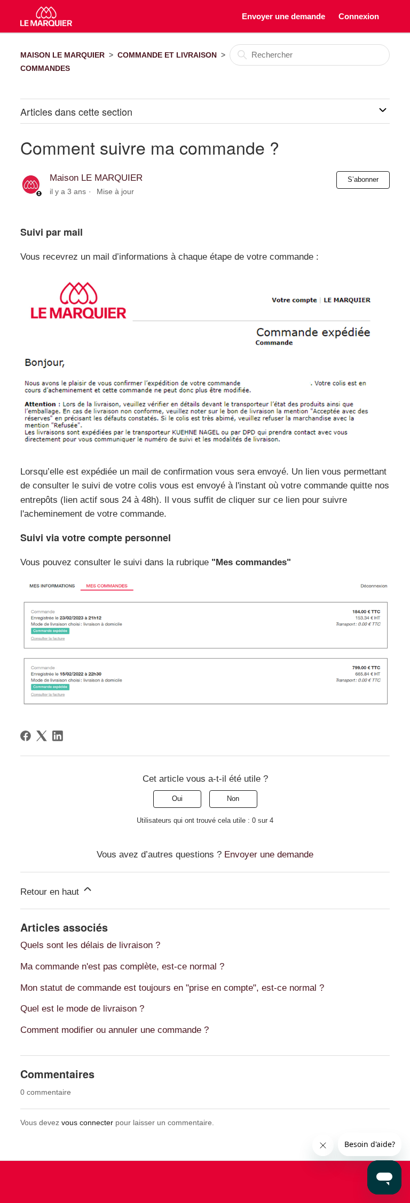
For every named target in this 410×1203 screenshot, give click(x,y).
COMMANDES (45, 68)
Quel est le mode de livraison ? (82, 1008)
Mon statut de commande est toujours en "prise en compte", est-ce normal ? (172, 987)
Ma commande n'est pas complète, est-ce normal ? (122, 966)
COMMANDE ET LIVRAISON (167, 55)
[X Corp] (41, 736)
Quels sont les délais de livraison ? (90, 945)
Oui (177, 799)
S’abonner (363, 179)
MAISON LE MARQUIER (62, 55)
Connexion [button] (358, 16)
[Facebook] (25, 736)
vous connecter (87, 1122)
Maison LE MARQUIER (96, 177)
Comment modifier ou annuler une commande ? (114, 1029)
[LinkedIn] (57, 736)
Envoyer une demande (283, 16)
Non (233, 799)
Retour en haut (51, 891)
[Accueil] (46, 16)
